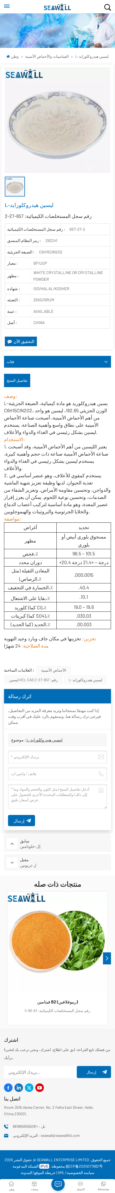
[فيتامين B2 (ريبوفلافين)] (57, 942)
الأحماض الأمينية (53, 670)
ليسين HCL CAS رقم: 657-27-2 (33, 680)
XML (61, 1172)
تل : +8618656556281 (29, 1126)
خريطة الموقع (45, 1172)
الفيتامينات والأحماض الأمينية (47, 56)
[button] (107, 958)
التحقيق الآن (23, 341)
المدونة (26, 1172)
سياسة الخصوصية (80, 1172)
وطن (14, 56)
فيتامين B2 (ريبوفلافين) (57, 1001)
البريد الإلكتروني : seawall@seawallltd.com (46, 1135)
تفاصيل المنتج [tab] (17, 380)
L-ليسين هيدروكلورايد (85, 680)
